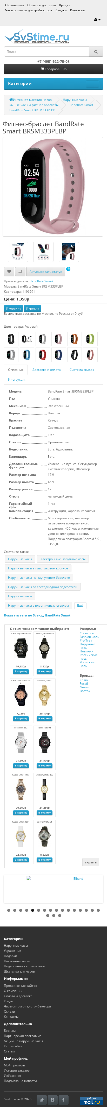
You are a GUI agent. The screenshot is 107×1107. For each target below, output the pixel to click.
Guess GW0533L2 (44, 774)
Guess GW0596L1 (21, 821)
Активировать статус (46, 271)
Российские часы (89, 657)
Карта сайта (13, 1046)
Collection (87, 633)
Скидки (61, 10)
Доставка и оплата (46, 369)
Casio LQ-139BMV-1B (44, 634)
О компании (14, 5)
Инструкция (17, 379)
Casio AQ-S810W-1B (21, 633)
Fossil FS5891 (44, 727)
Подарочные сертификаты (24, 966)
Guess (84, 687)
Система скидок (82, 369)
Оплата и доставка (41, 5)
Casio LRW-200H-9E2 (20, 681)
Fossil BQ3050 (44, 680)
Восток (85, 691)
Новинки (86, 651)
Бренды (10, 1030)
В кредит (32, 308)
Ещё (80, 605)
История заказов (17, 1070)
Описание (16, 369)
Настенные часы (17, 961)
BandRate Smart (81, 105)
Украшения (13, 950)
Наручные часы (75, 99)
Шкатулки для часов (19, 971)
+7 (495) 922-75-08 (53, 61)
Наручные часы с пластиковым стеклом (38, 605)
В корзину (13, 308)
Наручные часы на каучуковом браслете (39, 577)
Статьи (9, 1051)
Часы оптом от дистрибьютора (28, 10)
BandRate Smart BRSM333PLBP (32, 110)
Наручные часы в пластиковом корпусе (38, 568)
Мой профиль (14, 1065)
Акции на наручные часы (23, 1041)
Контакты (77, 10)
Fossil (84, 683)
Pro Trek (86, 640)
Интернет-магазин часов (32, 99)
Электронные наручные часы (62, 559)
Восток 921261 (44, 821)
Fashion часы (89, 637)
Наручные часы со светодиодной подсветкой (42, 587)
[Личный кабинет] (97, 19)
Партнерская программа (23, 1036)
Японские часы (87, 664)
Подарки (10, 956)
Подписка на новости (20, 1081)
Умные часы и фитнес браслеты (33, 105)
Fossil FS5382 (21, 727)
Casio (84, 680)
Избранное (12, 1075)
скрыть (91, 862)
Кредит (64, 5)
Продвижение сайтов (20, 985)
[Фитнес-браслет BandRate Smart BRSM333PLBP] (53, 187)
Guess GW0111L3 (21, 774)
